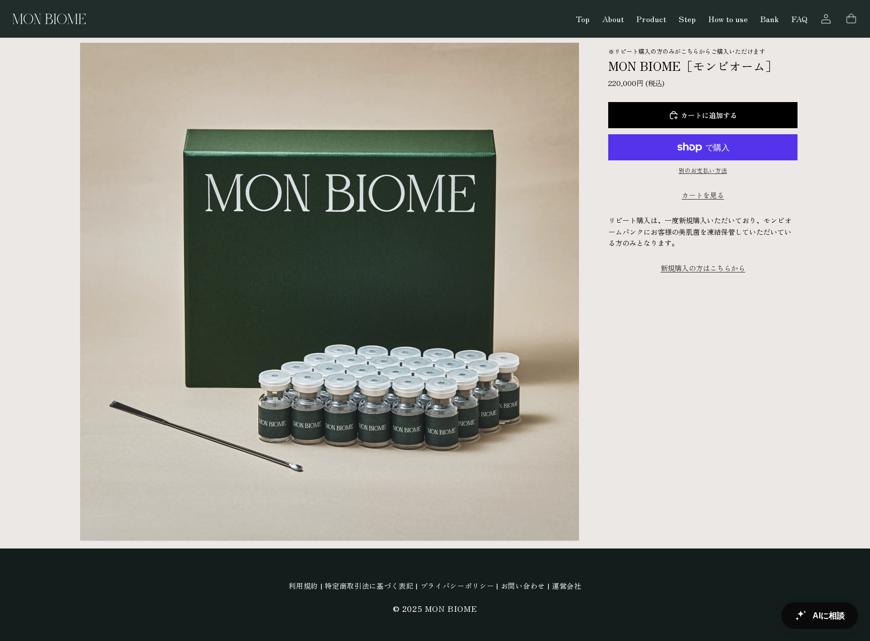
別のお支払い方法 (703, 170)
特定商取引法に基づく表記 (369, 586)
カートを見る (703, 195)
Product (651, 19)
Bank (769, 19)
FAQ (799, 19)
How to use (728, 19)
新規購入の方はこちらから (703, 268)
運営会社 (567, 586)
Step (687, 19)
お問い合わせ (523, 586)
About (613, 19)
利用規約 (303, 586)
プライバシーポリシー (457, 586)
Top (583, 19)
